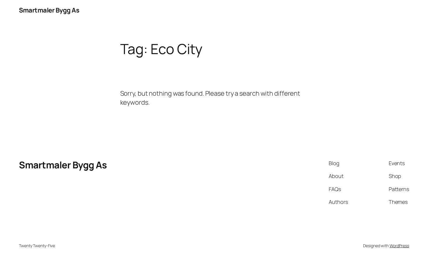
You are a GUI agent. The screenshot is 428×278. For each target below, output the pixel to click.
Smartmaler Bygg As (49, 10)
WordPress (399, 245)
